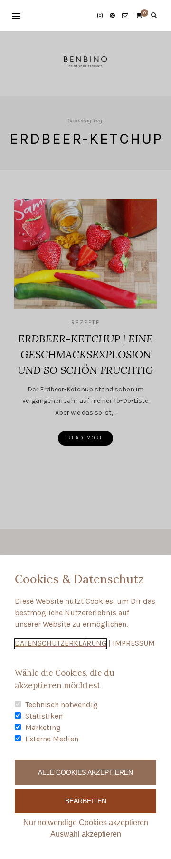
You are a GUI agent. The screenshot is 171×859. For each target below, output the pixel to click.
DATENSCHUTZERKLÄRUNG (60, 643)
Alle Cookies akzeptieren (85, 772)
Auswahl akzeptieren (85, 834)
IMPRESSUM (134, 643)
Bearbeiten (85, 801)
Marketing (43, 727)
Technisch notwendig (61, 704)
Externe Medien (51, 738)
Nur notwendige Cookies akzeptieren (85, 823)
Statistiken (44, 715)
